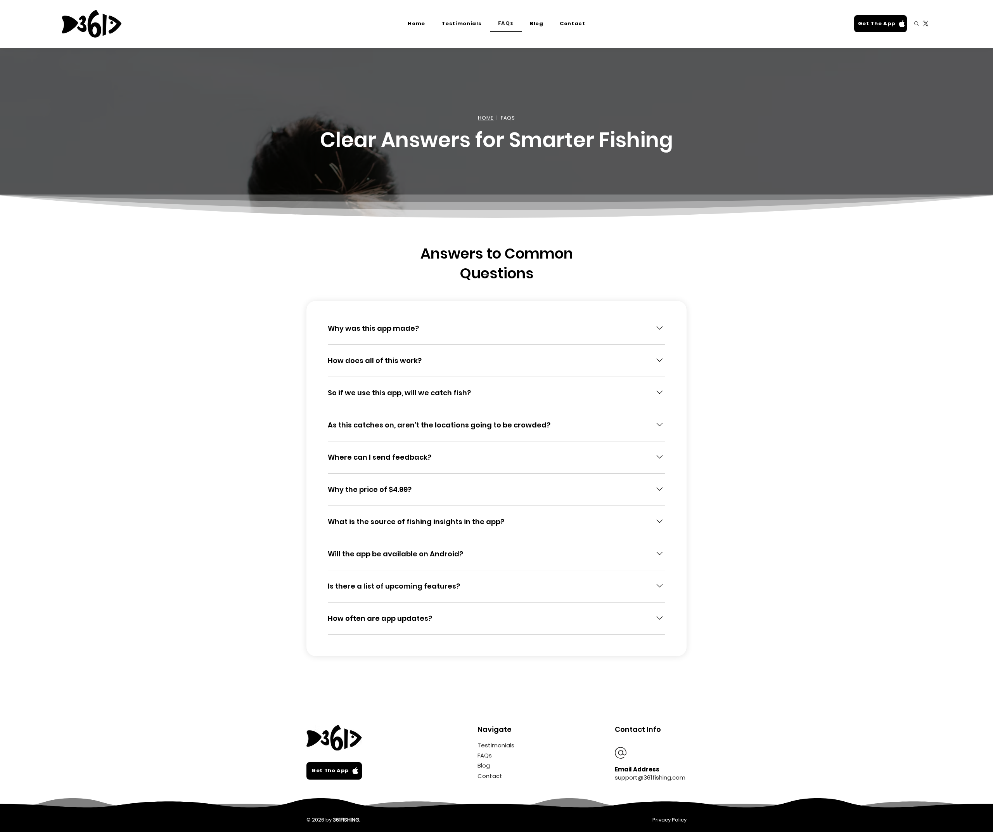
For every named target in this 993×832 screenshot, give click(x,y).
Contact (489, 776)
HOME (486, 118)
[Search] (916, 24)
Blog (483, 765)
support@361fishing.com (650, 777)
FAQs (484, 755)
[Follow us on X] (925, 23)
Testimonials (495, 745)
